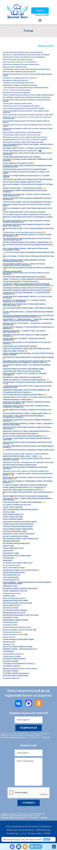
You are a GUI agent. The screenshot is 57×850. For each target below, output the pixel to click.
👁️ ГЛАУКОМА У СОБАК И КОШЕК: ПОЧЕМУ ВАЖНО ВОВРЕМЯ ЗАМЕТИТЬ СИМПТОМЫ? (26, 439)
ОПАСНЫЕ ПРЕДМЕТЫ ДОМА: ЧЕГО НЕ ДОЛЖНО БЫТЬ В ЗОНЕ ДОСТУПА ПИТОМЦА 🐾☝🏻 (27, 343)
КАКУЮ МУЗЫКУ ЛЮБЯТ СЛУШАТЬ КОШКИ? (17, 555)
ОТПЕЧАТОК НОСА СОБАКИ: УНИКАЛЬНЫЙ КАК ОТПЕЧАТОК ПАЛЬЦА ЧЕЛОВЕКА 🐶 (25, 191)
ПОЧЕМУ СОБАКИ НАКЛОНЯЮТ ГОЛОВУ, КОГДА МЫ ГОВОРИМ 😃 (24, 212)
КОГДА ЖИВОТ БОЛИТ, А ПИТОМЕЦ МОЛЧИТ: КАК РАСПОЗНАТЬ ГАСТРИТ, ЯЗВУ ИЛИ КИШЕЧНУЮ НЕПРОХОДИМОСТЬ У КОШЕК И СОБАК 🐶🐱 (27, 361)
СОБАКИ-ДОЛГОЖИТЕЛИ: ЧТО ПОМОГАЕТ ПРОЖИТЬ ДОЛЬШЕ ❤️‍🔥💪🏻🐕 (26, 380)
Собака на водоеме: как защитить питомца (18, 59)
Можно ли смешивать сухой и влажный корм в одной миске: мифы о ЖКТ (28, 114)
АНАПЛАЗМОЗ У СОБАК (10, 617)
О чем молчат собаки (10, 625)
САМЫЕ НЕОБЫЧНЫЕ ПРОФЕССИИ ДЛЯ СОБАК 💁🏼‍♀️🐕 (20, 346)
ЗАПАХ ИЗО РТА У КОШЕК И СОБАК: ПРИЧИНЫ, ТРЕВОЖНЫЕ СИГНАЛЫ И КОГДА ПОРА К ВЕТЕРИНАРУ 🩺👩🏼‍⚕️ (26, 402)
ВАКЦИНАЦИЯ (7, 560)
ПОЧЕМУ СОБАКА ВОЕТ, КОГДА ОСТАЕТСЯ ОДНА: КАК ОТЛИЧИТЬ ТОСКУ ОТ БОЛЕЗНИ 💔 (27, 153)
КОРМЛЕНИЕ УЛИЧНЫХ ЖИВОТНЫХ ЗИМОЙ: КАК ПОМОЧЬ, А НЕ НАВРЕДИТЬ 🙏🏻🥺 (28, 268)
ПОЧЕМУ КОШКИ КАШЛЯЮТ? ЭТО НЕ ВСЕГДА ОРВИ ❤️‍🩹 (20, 281)
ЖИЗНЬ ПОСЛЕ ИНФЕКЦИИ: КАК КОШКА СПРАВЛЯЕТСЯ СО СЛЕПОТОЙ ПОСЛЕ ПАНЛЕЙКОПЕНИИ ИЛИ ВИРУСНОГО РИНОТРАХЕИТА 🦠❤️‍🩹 (28, 316)
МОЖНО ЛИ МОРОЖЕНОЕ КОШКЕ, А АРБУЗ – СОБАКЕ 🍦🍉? (22, 456)
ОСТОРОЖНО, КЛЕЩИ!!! (10, 671)
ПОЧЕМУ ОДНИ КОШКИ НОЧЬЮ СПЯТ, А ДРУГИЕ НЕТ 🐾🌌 (22, 151)
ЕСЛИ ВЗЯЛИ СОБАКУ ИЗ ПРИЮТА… (14, 659)
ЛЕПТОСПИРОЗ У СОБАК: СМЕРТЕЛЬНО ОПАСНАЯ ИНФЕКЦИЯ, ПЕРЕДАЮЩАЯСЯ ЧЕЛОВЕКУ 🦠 (23, 416)
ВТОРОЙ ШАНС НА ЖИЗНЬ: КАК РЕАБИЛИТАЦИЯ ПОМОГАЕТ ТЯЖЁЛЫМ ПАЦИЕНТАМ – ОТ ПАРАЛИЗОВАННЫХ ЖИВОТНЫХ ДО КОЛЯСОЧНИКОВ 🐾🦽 (28, 284)
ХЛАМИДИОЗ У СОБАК (10, 586)
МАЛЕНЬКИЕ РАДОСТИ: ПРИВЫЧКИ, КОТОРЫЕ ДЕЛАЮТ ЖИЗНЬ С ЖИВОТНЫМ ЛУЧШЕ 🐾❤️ (24, 304)
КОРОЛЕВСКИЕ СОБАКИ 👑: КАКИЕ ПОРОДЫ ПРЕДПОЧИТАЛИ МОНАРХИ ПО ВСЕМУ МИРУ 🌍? (27, 499)
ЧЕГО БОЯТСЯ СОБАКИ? (11, 661)
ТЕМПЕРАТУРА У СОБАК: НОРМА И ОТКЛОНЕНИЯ (18, 534)
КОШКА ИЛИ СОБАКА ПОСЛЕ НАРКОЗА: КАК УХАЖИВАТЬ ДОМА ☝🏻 (24, 369)
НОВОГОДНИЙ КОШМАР (11, 577)
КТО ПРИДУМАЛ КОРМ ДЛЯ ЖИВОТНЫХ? (16, 543)
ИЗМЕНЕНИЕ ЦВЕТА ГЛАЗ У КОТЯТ (14, 613)
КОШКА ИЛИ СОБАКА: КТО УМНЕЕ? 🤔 (15, 351)
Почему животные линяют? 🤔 (13, 654)
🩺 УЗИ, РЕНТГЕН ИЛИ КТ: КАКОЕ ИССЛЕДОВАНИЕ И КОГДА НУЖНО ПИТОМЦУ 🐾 (28, 253)
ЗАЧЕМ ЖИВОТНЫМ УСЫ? (11, 575)
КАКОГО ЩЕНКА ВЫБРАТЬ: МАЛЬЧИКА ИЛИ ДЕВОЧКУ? (20, 509)
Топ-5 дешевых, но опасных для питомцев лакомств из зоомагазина (26, 97)
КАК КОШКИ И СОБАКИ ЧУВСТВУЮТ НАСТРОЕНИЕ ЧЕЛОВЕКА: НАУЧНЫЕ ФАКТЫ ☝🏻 (26, 205)
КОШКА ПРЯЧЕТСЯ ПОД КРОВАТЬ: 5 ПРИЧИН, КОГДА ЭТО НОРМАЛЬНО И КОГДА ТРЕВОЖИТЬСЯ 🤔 (26, 195)
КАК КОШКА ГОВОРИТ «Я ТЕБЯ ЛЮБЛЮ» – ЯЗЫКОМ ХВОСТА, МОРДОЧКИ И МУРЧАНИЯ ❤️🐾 (27, 324)
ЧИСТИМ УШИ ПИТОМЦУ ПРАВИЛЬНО (15, 610)
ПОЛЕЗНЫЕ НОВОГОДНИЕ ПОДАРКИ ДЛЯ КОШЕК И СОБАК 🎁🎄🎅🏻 (25, 277)
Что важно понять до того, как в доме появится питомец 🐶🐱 (24, 232)
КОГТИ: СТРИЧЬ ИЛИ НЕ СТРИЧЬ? (14, 567)
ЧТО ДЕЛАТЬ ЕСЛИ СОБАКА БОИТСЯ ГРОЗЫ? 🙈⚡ (19, 663)
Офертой (46, 737)
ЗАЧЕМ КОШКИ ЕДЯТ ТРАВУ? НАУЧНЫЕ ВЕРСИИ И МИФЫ (22, 371)
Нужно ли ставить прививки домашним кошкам (19, 71)
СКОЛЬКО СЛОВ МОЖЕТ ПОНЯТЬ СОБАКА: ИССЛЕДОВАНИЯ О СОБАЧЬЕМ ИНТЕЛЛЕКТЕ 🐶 (27, 198)
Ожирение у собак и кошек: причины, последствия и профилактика (26, 471)
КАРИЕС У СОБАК (8, 546)
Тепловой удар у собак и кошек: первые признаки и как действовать (26, 69)
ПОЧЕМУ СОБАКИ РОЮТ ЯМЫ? (13, 517)
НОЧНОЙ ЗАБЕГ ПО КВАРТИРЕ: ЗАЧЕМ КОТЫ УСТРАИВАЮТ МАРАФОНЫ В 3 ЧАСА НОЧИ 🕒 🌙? (27, 420)
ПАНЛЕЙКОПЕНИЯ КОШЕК (11, 541)
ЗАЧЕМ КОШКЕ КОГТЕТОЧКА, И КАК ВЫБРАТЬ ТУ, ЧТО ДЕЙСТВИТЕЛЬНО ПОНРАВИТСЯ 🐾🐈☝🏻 (26, 293)
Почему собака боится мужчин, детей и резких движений (23, 52)
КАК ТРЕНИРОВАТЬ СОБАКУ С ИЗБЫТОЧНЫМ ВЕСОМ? (20, 538)
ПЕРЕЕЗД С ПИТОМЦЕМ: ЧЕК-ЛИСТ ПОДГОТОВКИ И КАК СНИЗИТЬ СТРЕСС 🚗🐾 (27, 209)
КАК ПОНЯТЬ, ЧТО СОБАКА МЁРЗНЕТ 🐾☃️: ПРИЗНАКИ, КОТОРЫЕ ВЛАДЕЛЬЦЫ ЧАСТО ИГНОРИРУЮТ (24, 301)
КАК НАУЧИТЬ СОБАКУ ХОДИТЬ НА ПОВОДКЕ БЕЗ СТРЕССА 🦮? (23, 490)
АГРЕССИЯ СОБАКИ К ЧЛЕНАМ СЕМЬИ (15, 675)
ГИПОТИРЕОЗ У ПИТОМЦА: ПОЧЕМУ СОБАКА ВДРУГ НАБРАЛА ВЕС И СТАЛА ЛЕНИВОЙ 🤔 (27, 160)
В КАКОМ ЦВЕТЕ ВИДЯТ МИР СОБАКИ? (15, 600)
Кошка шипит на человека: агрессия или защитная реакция (23, 142)
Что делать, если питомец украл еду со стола (18, 82)
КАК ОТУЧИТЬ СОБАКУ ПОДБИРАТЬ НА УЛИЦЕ (17, 646)
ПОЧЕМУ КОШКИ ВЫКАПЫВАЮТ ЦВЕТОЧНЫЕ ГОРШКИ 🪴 (22, 157)
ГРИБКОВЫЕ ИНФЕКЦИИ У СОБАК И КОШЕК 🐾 (18, 399)
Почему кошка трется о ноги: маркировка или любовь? (21, 106)
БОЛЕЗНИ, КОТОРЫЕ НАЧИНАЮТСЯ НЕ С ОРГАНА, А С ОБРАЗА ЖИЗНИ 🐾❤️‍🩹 (27, 242)
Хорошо (46, 839)
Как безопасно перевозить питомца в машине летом (21, 64)
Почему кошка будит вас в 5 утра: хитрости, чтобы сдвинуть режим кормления (26, 111)
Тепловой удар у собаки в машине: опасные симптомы (22, 135)
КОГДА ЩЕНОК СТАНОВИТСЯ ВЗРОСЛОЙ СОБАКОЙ (20, 522)
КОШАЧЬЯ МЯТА (8, 551)
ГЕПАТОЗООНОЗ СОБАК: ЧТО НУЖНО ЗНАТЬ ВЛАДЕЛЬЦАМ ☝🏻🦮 (24, 502)
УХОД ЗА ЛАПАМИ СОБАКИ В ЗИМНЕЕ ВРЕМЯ (18, 529)
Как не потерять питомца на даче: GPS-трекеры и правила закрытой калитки (26, 121)
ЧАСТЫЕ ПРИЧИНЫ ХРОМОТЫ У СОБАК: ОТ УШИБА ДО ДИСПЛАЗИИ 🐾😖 (27, 413)
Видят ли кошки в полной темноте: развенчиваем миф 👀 (22, 132)
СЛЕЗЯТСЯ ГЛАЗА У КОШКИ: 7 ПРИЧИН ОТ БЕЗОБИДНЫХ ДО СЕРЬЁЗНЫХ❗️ (28, 202)
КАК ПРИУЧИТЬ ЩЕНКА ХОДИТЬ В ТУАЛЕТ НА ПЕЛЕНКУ (21, 615)
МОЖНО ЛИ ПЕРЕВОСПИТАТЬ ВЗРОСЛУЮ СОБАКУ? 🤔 (20, 433)
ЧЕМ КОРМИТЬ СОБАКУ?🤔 (12, 666)
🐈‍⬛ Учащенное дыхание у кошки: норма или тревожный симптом (25, 137)
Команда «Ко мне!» (9, 637)
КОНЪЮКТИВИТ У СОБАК (11, 553)
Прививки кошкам (9, 642)
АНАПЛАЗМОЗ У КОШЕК (10, 608)
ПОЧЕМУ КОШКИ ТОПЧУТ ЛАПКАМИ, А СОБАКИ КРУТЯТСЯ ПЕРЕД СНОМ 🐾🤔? (27, 410)
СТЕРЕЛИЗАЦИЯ (8, 651)
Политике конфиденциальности (14, 737)
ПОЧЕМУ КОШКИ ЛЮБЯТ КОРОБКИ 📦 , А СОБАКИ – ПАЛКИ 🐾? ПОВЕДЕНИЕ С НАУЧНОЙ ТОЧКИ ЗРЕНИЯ (28, 424)
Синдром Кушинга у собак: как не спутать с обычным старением (25, 139)
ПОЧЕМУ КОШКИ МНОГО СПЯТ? (13, 548)
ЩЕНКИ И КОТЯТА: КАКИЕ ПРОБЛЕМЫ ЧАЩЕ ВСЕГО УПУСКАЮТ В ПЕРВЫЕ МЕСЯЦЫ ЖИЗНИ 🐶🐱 (27, 235)
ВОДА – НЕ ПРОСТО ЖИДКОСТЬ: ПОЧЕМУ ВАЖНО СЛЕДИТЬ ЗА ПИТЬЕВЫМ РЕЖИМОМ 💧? (28, 481)
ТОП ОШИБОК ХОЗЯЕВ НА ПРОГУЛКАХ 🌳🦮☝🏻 (18, 392)
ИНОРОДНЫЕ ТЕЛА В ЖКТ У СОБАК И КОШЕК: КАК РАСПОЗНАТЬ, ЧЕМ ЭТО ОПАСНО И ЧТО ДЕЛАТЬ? (27, 459)
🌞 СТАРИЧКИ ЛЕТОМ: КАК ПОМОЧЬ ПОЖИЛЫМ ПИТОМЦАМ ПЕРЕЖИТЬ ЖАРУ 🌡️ (28, 450)
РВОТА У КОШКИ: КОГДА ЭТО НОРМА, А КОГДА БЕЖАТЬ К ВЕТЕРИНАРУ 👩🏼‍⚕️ (26, 214)
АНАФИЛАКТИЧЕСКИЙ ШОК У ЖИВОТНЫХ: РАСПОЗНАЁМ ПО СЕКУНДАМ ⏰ (27, 290)
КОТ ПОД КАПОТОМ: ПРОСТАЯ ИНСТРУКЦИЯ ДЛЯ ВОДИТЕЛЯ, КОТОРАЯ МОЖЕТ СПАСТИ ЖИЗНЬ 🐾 (26, 225)
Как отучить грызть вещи (11, 565)
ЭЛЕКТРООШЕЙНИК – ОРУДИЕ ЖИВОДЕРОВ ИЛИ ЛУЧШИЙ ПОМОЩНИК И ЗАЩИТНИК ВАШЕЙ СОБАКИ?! (27, 583)
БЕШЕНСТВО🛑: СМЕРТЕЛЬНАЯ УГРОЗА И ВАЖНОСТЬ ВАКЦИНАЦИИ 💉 (26, 496)
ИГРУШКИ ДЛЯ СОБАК (10, 622)
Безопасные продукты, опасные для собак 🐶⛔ (19, 630)
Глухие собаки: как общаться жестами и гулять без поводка (23, 108)
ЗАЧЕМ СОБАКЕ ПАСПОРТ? (12, 605)
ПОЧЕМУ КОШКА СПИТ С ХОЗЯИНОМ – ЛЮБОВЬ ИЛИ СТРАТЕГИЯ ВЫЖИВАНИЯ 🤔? (24, 339)
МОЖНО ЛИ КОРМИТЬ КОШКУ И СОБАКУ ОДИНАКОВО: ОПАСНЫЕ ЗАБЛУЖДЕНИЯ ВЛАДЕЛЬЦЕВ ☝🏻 (24, 260)
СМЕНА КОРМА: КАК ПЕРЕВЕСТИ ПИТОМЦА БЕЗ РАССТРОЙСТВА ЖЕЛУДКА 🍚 (28, 179)
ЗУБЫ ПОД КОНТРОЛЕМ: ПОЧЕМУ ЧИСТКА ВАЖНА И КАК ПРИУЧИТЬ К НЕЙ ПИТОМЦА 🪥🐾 (27, 443)
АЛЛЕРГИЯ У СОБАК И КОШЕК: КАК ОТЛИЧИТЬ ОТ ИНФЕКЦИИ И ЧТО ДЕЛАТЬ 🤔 (28, 217)
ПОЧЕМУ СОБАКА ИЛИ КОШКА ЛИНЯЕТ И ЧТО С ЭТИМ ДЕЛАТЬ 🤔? (24, 487)
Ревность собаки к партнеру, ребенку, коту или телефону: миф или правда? (28, 95)
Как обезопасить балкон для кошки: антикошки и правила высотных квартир (26, 100)
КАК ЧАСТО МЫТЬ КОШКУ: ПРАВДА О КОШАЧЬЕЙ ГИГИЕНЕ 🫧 (23, 182)
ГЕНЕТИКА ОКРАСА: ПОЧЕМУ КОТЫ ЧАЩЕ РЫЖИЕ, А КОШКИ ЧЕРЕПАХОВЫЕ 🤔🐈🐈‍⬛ (27, 383)
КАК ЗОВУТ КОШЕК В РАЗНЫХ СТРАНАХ (15, 536)
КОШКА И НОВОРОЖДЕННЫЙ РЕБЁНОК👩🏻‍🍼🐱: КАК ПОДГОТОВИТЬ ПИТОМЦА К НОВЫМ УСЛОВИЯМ (28, 354)
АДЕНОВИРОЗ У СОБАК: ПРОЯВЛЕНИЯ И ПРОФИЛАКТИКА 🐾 (22, 377)
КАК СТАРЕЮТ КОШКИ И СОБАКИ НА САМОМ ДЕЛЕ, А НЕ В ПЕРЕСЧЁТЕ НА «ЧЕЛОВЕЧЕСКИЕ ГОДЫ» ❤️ (27, 239)
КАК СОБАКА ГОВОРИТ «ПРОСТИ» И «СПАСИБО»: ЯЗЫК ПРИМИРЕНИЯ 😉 (26, 148)
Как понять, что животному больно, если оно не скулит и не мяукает (26, 54)
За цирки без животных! (11, 678)
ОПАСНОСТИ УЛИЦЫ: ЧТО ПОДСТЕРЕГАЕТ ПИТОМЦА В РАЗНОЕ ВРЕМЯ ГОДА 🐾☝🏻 (28, 256)
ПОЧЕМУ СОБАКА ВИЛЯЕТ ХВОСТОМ (15, 591)
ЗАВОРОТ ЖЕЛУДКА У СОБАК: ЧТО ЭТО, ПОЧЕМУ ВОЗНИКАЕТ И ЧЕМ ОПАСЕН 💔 (28, 229)
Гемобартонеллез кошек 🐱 (12, 632)
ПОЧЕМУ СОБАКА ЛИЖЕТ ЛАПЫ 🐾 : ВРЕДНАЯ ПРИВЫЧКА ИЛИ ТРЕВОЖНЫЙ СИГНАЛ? (28, 312)
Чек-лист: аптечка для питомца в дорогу (17, 90)
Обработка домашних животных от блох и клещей (20, 668)
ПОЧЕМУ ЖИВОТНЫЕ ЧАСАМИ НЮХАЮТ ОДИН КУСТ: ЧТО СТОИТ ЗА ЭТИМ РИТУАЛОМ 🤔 (27, 297)
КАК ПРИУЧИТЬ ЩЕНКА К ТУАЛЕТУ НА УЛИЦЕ (17, 603)
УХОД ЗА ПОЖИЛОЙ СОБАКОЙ (13, 519)
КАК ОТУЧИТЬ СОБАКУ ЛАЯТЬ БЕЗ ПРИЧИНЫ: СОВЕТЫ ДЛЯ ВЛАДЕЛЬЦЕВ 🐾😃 (28, 492)
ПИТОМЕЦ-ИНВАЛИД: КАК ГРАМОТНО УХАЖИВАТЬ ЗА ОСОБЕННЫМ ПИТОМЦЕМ (25, 468)
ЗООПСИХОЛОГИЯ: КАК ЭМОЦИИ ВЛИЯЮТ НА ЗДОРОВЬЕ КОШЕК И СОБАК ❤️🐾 (28, 358)
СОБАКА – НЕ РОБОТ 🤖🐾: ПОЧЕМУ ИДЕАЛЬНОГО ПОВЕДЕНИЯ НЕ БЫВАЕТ (27, 279)
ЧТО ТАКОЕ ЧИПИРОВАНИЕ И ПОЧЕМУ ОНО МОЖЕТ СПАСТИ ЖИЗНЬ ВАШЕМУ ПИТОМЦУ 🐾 (28, 446)
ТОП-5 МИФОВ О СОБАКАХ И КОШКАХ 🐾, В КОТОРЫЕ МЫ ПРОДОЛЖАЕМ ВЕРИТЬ (26, 365)
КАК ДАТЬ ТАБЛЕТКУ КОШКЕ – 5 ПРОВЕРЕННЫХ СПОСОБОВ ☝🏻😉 (24, 188)
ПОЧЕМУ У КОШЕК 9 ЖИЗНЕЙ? (13, 507)
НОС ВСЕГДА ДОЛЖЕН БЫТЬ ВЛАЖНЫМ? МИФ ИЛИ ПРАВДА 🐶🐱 (24, 395)
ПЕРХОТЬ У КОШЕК (9, 512)
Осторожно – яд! (8, 644)
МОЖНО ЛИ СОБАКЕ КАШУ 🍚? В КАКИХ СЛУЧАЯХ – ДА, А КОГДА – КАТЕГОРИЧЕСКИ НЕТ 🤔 (24, 331)
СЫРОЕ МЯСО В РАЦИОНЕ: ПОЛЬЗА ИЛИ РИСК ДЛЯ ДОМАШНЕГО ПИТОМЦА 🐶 (28, 185)
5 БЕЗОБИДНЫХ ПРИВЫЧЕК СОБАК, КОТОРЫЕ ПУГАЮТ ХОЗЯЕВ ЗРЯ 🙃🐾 (27, 288)
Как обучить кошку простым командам (16, 92)
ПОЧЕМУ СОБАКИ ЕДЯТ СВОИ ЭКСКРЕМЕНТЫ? (18, 524)
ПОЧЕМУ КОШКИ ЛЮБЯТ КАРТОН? (14, 572)
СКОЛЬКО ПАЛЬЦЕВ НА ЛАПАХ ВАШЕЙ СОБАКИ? (18, 639)
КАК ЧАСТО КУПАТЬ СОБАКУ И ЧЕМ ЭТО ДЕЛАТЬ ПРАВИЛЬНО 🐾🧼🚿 (25, 436)
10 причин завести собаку (12, 656)
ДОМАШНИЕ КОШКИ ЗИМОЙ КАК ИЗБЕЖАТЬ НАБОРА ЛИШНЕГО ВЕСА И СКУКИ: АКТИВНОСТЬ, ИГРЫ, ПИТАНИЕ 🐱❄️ (26, 273)
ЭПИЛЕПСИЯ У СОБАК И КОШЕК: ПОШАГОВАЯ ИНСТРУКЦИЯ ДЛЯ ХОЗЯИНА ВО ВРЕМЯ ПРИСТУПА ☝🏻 (27, 166)
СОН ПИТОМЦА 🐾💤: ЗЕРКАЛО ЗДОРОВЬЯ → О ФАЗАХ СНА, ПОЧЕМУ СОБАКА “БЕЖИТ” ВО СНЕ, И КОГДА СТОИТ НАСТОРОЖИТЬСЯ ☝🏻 (28, 320)
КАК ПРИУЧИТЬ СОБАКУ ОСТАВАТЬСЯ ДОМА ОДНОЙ (20, 588)
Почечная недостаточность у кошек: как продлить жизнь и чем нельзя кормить (27, 125)
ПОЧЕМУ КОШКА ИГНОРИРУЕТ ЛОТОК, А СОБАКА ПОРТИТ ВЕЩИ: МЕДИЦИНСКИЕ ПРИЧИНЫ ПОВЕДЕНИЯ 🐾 (24, 264)
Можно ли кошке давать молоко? (14, 598)
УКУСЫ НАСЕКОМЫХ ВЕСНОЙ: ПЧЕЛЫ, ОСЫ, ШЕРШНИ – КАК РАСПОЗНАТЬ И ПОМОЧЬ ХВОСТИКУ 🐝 (28, 145)
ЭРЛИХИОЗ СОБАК (9, 596)
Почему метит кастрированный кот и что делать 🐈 (20, 78)
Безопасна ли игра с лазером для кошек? (17, 627)
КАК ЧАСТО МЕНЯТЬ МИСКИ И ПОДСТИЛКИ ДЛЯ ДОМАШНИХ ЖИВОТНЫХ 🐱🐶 (28, 245)
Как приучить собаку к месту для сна (15, 80)
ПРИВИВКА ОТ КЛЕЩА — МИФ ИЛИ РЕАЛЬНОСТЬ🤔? (20, 649)
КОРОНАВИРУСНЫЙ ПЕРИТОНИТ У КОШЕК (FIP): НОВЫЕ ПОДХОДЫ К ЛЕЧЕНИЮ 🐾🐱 (25, 335)
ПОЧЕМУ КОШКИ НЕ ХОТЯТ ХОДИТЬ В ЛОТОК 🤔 (18, 163)
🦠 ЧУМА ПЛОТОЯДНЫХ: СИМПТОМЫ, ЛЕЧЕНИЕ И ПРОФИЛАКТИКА (25, 485)
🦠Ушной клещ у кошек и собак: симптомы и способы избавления (25, 454)
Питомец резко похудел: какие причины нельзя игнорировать (24, 57)
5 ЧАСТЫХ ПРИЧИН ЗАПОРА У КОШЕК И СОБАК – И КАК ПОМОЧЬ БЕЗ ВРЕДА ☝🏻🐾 (28, 308)
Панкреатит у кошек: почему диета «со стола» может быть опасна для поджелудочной (27, 117)
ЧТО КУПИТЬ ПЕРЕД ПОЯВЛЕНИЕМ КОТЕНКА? (18, 526)
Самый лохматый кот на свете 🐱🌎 (15, 634)
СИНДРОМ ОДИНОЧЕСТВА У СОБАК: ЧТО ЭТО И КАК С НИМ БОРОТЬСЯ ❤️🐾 (28, 397)
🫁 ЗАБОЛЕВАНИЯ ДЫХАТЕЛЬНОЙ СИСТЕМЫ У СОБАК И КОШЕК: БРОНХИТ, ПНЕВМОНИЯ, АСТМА (27, 386)
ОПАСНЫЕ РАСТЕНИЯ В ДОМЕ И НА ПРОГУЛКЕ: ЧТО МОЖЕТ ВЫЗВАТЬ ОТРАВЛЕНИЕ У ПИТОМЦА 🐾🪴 (26, 406)
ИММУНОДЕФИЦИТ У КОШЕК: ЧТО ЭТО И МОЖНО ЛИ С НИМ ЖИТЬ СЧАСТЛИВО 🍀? (24, 374)
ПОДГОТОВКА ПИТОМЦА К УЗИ (13, 514)
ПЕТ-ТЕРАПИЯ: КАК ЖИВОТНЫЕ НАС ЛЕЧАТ (17, 505)
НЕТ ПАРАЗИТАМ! (8, 558)
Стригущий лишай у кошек (12, 593)
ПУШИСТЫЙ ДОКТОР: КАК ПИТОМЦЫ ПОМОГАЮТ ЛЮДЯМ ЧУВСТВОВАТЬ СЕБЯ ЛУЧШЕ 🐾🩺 (27, 428)
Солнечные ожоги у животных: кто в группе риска (20, 62)
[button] (40, 10)
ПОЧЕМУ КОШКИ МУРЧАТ (11, 580)
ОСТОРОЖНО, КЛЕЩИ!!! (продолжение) (16, 673)
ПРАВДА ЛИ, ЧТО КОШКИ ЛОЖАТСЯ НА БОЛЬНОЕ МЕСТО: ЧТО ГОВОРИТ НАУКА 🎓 (26, 176)
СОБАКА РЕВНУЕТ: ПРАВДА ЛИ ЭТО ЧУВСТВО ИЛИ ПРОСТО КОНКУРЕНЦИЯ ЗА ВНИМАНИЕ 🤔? (28, 327)
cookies (17, 839)
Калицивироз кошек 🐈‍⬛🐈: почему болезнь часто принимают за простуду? (28, 462)
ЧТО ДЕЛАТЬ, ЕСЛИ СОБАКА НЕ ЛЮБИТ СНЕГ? (18, 563)
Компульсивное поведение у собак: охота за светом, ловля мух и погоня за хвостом (28, 129)
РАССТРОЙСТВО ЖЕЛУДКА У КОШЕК (15, 531)
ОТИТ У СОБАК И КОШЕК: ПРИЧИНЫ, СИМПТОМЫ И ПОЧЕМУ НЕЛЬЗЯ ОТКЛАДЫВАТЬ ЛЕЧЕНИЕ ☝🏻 (25, 249)
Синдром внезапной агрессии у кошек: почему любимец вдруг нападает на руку (27, 74)
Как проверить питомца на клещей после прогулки (20, 85)
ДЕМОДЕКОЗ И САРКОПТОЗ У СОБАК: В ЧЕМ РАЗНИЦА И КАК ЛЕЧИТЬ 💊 (26, 431)
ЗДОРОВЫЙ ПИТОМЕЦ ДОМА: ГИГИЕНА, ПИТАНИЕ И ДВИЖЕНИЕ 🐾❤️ (26, 390)
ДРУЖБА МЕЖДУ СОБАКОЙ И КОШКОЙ (15, 620)
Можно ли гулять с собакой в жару (14, 67)
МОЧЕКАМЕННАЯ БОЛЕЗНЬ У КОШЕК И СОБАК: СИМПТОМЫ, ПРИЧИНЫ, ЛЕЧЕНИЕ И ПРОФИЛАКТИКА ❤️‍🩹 (26, 221)
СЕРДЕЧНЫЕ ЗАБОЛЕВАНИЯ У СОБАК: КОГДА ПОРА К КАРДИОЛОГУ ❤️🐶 (26, 348)
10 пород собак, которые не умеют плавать (17, 103)
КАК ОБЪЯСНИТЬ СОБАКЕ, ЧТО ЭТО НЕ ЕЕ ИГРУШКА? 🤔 (21, 570)
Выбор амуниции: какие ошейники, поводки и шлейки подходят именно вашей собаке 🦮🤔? (27, 478)
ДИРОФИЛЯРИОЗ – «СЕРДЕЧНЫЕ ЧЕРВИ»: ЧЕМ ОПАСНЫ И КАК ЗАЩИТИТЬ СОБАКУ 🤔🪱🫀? (27, 474)
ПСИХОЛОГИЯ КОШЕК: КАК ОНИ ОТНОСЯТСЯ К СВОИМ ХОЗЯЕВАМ (25, 169)
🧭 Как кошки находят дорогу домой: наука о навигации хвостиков (25, 87)
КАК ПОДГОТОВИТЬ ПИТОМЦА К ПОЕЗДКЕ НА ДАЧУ (20, 465)
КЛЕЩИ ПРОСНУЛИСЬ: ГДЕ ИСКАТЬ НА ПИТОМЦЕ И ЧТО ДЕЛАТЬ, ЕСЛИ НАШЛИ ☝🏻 (26, 172)
